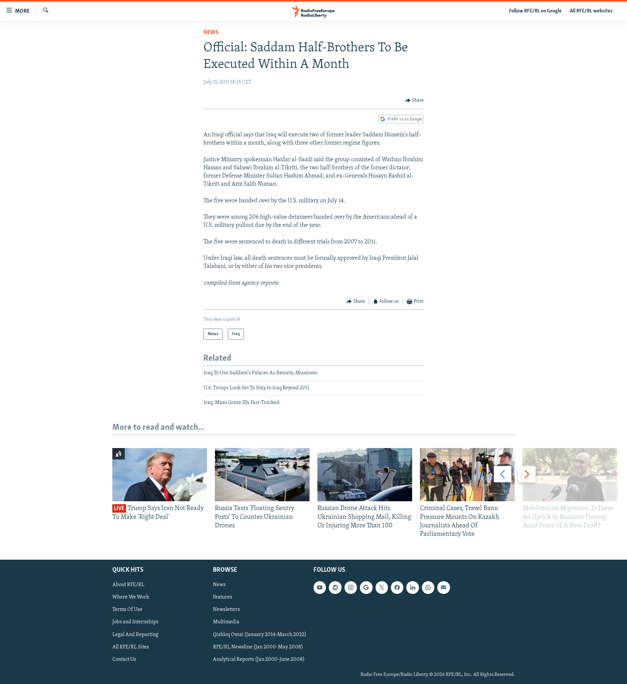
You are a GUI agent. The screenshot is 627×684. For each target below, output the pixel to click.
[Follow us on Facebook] (397, 588)
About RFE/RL (128, 585)
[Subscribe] (443, 588)
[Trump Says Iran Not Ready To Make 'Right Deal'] (159, 474)
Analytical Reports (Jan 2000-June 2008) (259, 659)
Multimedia (226, 622)
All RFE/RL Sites (130, 647)
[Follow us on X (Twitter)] (382, 588)
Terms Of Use (127, 610)
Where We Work (130, 597)
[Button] (414, 100)
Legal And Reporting (135, 634)
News (210, 33)
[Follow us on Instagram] (351, 588)
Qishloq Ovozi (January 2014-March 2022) (259, 634)
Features (222, 597)
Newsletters (226, 610)
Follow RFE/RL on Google (535, 11)
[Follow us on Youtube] (320, 588)
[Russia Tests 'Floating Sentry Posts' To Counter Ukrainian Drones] (262, 474)
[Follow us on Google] (366, 588)
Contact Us (124, 659)
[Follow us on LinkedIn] (412, 588)
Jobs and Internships (135, 622)
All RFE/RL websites (591, 11)
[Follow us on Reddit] (335, 588)
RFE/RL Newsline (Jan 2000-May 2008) (258, 647)
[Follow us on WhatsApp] (428, 588)
